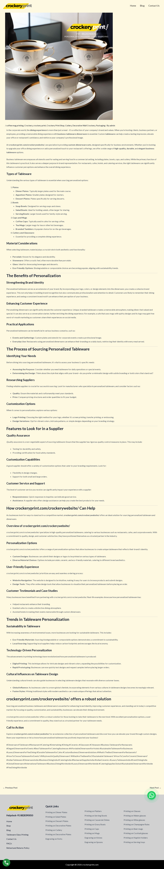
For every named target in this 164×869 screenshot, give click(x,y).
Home (133, 5)
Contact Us (154, 5)
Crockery (28, 125)
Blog (142, 5)
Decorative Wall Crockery (83, 125)
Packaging (100, 125)
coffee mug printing (15, 125)
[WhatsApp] (151, 795)
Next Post (155, 787)
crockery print (39, 125)
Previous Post (10, 787)
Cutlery (68, 125)
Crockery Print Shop (55, 125)
